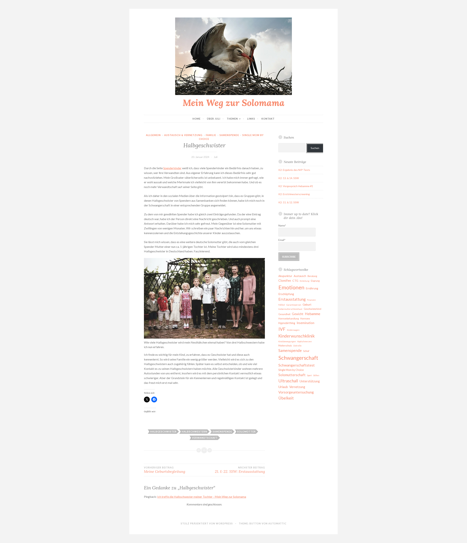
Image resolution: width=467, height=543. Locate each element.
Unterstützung (310, 381)
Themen (232, 118)
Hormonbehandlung (288, 318)
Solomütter (246, 431)
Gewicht (297, 314)
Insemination (305, 323)
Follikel (281, 305)
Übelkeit (286, 398)
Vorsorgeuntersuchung (296, 392)
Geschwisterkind (312, 309)
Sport (309, 375)
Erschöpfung (286, 294)
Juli (215, 156)
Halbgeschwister (163, 431)
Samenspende (229, 135)
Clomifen (284, 280)
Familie (211, 135)
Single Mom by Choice (291, 369)
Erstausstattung (292, 299)
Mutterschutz (285, 345)
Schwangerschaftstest (296, 365)
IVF (281, 329)
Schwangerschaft (298, 357)
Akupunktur (285, 276)
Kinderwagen (293, 330)
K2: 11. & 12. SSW (288, 202)
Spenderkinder (172, 168)
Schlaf (306, 351)
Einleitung (304, 281)
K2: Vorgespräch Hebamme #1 (295, 186)
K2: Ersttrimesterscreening (294, 194)
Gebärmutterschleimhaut (290, 309)
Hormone (305, 318)
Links (251, 118)
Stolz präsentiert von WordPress (207, 523)
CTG (295, 280)
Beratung (312, 276)
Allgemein (153, 135)
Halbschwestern (194, 431)
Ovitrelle (297, 345)
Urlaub (283, 387)
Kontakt (268, 118)
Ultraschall (288, 380)
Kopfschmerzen (304, 341)
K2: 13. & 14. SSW (288, 178)
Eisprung (315, 281)
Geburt (307, 304)
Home (196, 118)
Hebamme (312, 314)
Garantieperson (293, 305)
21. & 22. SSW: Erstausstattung (240, 470)
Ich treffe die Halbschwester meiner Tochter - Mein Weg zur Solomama (201, 496)
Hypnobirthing (286, 323)
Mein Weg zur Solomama (233, 102)
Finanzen (311, 300)
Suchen (315, 148)
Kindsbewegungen (287, 341)
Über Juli (213, 118)
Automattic (277, 523)
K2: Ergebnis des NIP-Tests (294, 169)
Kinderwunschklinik (296, 335)
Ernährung (312, 288)
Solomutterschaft (292, 375)
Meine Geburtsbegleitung (164, 470)
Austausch (300, 276)
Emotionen (291, 287)
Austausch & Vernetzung (183, 135)
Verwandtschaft (205, 437)
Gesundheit (284, 314)
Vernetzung (297, 387)
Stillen (316, 375)
